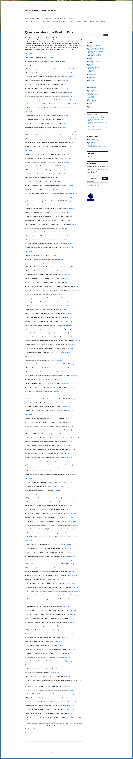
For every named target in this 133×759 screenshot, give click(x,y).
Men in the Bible (92, 100)
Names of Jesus (91, 63)
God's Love (90, 52)
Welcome (90, 120)
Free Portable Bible (92, 142)
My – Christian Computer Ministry (42, 10)
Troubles (90, 107)
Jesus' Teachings (92, 99)
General (90, 93)
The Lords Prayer (92, 77)
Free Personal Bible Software (94, 140)
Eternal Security (91, 90)
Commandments (92, 87)
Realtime (90, 199)
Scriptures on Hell (92, 68)
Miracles (90, 102)
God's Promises (91, 96)
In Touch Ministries (92, 143)
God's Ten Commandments (94, 55)
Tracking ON (90, 200)
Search (88, 33)
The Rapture (91, 79)
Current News (91, 89)
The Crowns (91, 73)
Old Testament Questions (97, 21)
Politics (90, 103)
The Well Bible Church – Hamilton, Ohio (97, 146)
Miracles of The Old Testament (95, 60)
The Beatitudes (91, 71)
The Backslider (91, 70)
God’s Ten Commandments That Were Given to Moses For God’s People (45, 21)
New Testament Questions (81, 21)
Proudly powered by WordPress (48, 753)
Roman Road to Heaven (93, 67)
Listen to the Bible (92, 145)
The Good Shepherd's (93, 74)
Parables (90, 65)
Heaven (90, 58)
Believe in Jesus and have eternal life (96, 48)
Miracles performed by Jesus (94, 61)
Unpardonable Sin (92, 80)
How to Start (91, 97)
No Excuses (90, 64)
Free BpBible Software (93, 139)
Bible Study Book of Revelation (44, 18)
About (32, 18)
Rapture (90, 105)
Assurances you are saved (94, 45)
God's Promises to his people (94, 54)
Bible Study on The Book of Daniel (64, 18)
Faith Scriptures (91, 91)
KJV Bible (69, 21)
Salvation (90, 106)
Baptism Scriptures (92, 46)
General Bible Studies (93, 94)
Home (26, 18)
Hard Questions (91, 57)
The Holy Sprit (91, 76)
